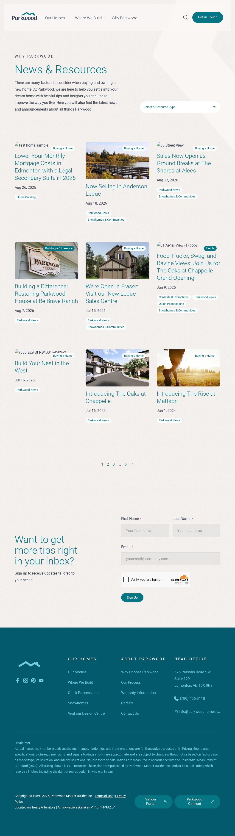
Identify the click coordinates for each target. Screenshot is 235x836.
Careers (127, 703)
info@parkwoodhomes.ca (199, 711)
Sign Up (132, 597)
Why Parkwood (124, 18)
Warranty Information (138, 693)
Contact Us (130, 713)
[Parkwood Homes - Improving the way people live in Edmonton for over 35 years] (24, 16)
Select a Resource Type (159, 107)
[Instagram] (25, 682)
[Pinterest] (33, 682)
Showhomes (78, 703)
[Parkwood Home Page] (29, 674)
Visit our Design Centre (86, 713)
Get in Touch (207, 17)
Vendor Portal (150, 801)
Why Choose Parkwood (140, 672)
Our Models (77, 672)
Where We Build (88, 18)
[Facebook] (18, 682)
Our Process (131, 682)
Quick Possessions (83, 693)
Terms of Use (104, 796)
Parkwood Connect (194, 801)
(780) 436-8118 (192, 698)
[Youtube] (41, 682)
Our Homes (55, 18)
